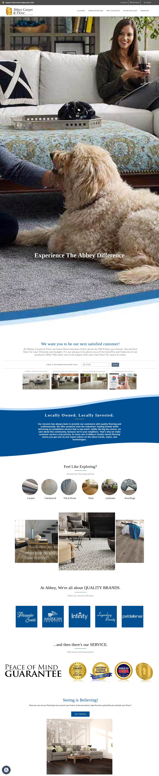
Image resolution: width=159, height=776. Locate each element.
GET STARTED (80, 714)
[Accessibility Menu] (6, 770)
